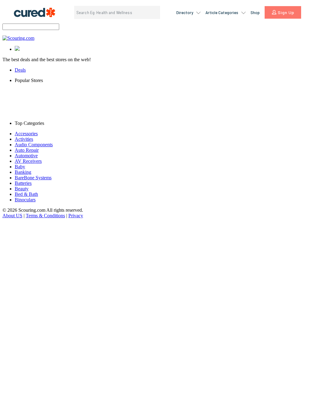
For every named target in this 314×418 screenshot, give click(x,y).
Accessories (26, 133)
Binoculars (25, 199)
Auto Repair (27, 150)
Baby (20, 166)
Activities (24, 139)
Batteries (23, 183)
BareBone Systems (33, 177)
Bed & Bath (26, 194)
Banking (23, 172)
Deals (20, 70)
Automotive (26, 155)
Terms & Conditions (45, 215)
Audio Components (34, 144)
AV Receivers (28, 161)
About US (12, 215)
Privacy (75, 215)
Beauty (22, 188)
